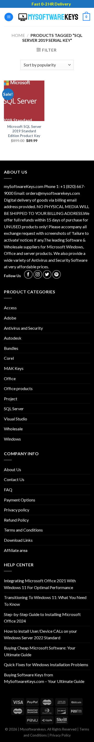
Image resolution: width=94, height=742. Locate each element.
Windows (12, 438)
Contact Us (14, 479)
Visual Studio (15, 418)
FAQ (8, 489)
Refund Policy (16, 519)
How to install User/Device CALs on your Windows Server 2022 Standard (40, 634)
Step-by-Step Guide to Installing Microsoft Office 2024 (42, 618)
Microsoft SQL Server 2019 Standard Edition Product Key (24, 131)
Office (10, 378)
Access (10, 307)
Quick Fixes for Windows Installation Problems (46, 664)
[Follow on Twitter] (47, 274)
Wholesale (13, 428)
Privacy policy (16, 509)
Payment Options (19, 499)
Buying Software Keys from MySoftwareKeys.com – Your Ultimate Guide (44, 678)
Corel (9, 358)
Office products (18, 388)
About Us (12, 469)
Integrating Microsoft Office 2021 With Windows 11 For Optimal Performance (40, 584)
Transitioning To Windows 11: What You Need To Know (45, 601)
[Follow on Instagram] (37, 274)
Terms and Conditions (23, 529)
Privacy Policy (60, 735)
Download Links (18, 540)
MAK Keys (14, 368)
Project (10, 398)
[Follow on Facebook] (28, 274)
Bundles (11, 348)
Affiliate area (15, 550)
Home (18, 35)
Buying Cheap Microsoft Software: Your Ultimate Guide (39, 651)
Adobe (10, 317)
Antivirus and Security (23, 328)
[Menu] (8, 17)
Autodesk (12, 337)
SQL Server (14, 408)
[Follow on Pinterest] (56, 274)
